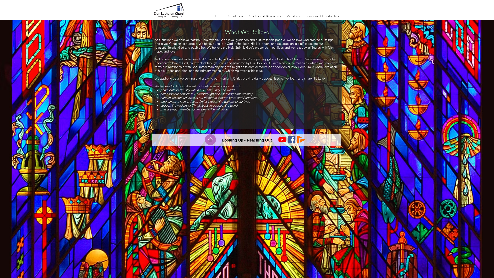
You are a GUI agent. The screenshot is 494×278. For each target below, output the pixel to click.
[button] (235, 16)
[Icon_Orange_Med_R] (301, 139)
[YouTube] (282, 139)
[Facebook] (291, 139)
